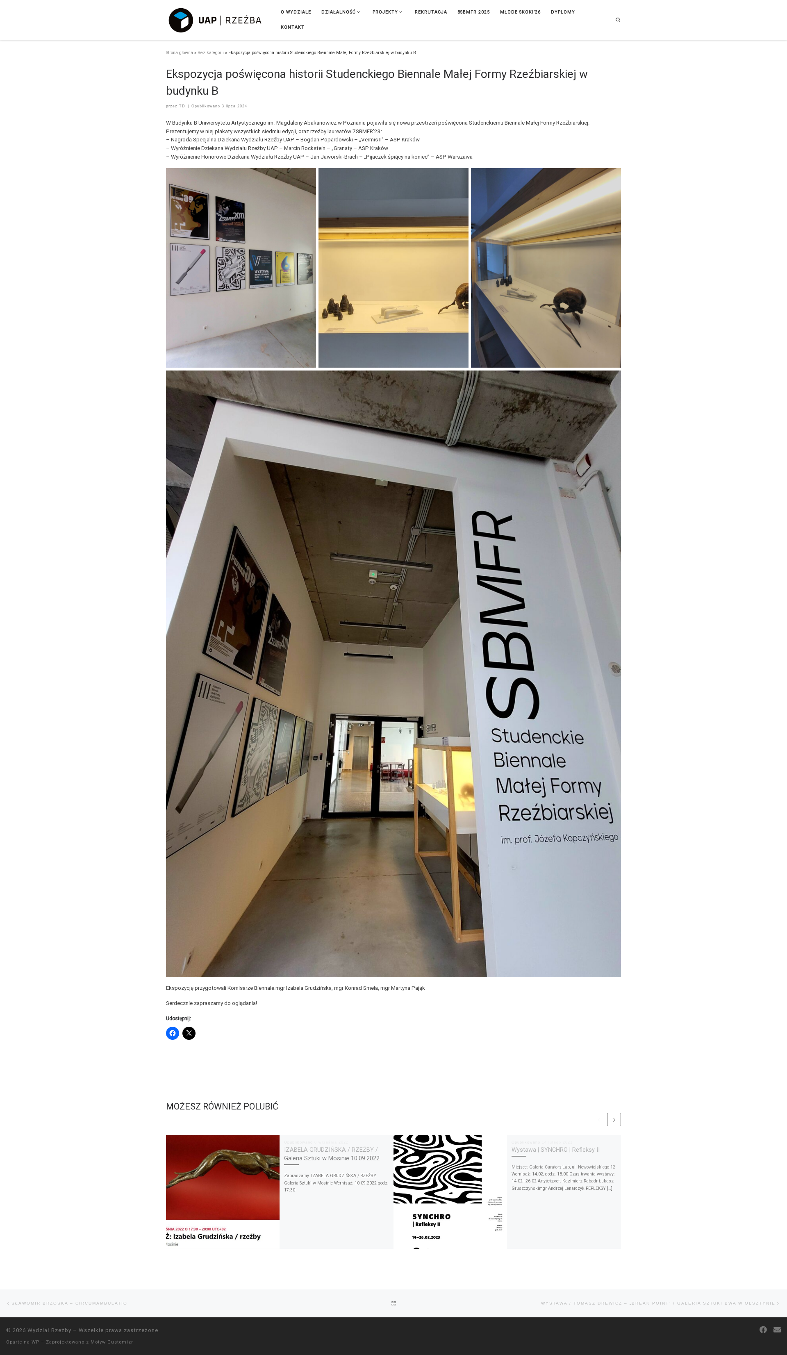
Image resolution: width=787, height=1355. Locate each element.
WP (35, 1342)
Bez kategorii (211, 52)
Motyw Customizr (112, 1342)
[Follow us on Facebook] (763, 1330)
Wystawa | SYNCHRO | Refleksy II (556, 1149)
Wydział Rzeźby (49, 1330)
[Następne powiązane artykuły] (614, 1120)
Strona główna (179, 52)
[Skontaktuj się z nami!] (777, 1330)
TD (182, 106)
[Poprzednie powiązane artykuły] (599, 1120)
